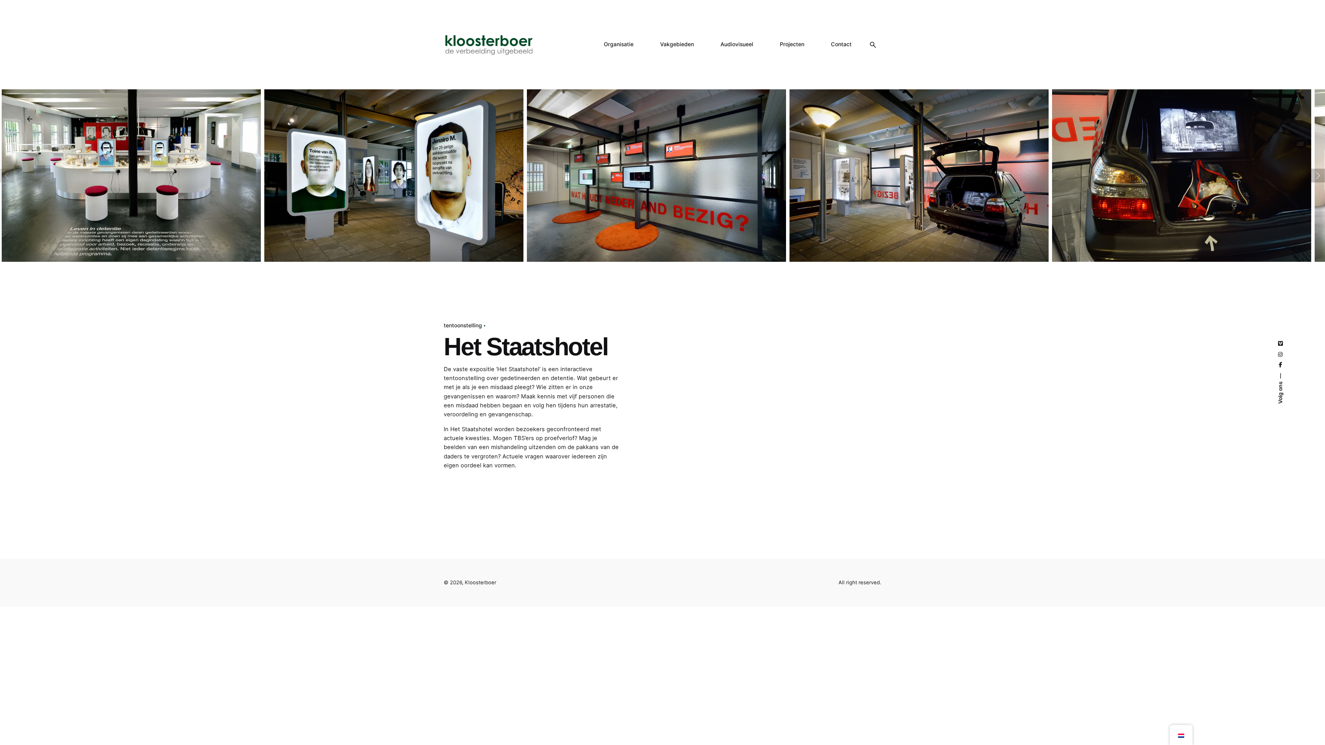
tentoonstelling (463, 325)
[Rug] (29, 119)
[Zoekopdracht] (873, 45)
